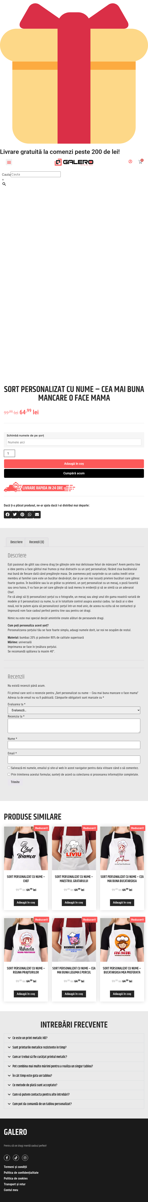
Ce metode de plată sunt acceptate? (35, 1085)
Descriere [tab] (16, 542)
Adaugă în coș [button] (26, 902)
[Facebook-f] (7, 1158)
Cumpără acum (74, 473)
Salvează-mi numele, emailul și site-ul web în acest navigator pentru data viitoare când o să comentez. (75, 768)
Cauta (6, 174)
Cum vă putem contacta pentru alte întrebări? (41, 1094)
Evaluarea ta (16, 704)
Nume (12, 738)
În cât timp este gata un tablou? (32, 1076)
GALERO (15, 1132)
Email (12, 753)
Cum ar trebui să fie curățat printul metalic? (40, 1057)
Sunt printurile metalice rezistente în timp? (39, 1047)
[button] (9, 162)
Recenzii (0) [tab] (36, 542)
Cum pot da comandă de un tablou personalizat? (42, 1104)
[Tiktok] (16, 1158)
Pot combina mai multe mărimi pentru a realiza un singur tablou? (53, 1066)
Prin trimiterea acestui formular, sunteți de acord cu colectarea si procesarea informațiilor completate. (75, 774)
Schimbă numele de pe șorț (25, 435)
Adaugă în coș (74, 463)
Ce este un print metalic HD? (30, 1038)
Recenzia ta (16, 716)
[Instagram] (25, 1158)
